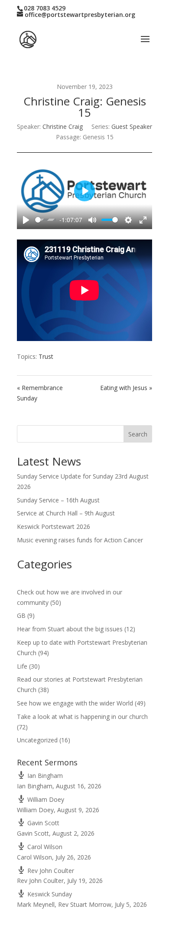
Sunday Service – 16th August (58, 500)
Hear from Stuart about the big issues (70, 629)
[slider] (45, 220)
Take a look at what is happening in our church (82, 716)
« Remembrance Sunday (40, 393)
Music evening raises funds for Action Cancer (80, 540)
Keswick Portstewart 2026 (53, 526)
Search (137, 434)
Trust (46, 356)
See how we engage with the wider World (75, 703)
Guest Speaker (131, 126)
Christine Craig (62, 126)
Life (22, 666)
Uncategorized (37, 740)
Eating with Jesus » (126, 388)
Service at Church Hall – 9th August (66, 513)
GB (21, 615)
